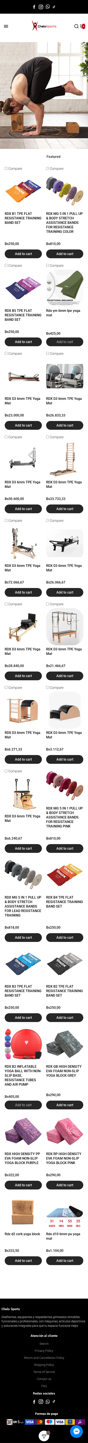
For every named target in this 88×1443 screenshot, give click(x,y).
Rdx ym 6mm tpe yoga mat (63, 313)
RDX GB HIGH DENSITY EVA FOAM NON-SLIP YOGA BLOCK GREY (64, 1071)
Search (44, 1343)
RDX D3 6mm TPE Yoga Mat (22, 401)
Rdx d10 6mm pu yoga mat (63, 1236)
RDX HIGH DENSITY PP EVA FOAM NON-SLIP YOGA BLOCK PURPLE (22, 1158)
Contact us (44, 1379)
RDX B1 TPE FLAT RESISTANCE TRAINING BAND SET (23, 218)
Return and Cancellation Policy (44, 1357)
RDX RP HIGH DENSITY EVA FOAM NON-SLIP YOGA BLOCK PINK (63, 1158)
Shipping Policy (44, 1365)
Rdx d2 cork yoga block (22, 1234)
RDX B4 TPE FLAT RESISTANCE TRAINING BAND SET (64, 901)
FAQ (44, 1386)
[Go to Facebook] (34, 7)
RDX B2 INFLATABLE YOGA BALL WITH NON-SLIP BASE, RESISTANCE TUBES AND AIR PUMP (23, 1076)
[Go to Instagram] (41, 7)
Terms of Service (44, 1372)
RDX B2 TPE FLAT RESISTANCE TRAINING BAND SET (64, 990)
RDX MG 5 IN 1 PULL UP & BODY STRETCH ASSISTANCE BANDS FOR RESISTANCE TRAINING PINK (64, 817)
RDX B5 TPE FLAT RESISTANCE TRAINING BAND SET (23, 315)
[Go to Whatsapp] (47, 7)
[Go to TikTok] (54, 7)
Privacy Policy (44, 1350)
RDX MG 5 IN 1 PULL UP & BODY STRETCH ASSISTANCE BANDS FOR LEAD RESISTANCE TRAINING (23, 906)
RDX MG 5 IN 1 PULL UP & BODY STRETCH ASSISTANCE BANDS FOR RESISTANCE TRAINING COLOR (64, 223)
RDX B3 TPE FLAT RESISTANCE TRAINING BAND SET (23, 990)
